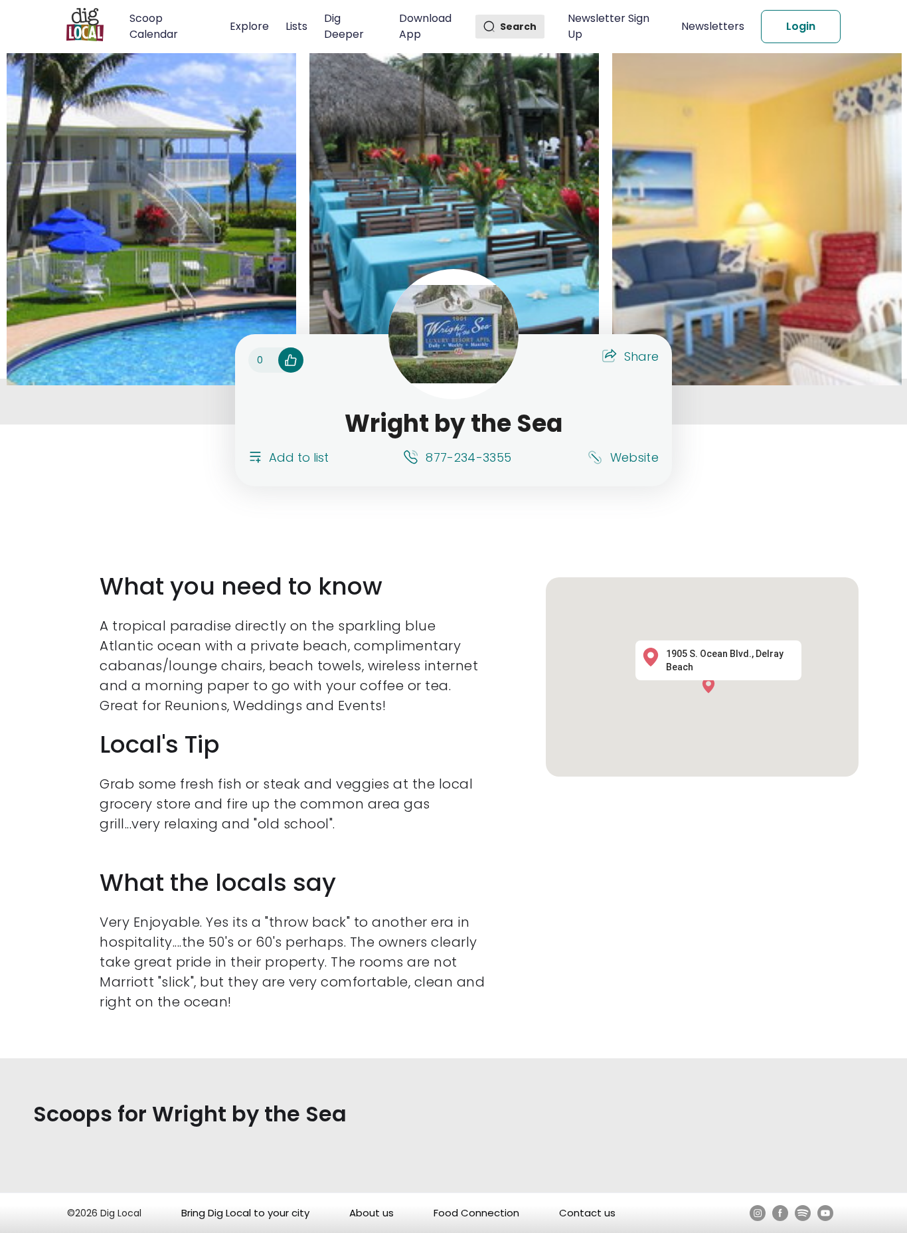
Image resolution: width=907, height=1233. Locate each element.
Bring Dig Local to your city (245, 1213)
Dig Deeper (344, 26)
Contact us (587, 1213)
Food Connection (476, 1213)
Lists (296, 26)
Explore (249, 26)
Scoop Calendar (153, 26)
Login (800, 26)
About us (371, 1213)
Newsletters (712, 26)
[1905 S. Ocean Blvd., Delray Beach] (712, 684)
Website (634, 457)
